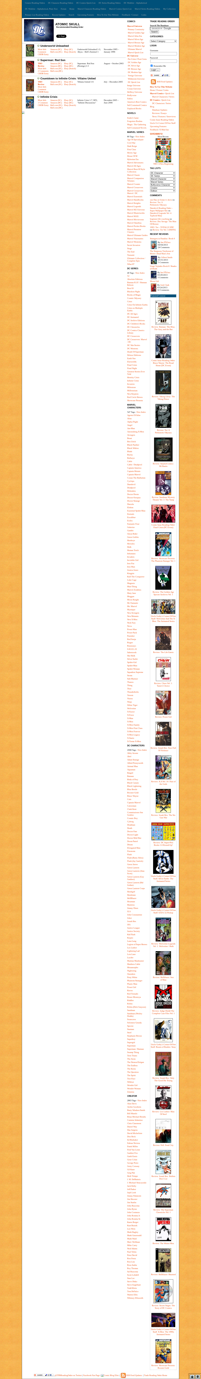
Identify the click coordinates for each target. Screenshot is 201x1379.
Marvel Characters (160, 97)
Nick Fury (131, 623)
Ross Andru (132, 1265)
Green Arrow (132, 864)
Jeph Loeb (131, 1192)
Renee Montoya (134, 997)
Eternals (130, 514)
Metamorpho (132, 967)
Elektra (130, 507)
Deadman (131, 825)
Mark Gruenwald (134, 1235)
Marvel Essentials (134, 196)
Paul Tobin (131, 1252)
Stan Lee (131, 1278)
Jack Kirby (131, 1186)
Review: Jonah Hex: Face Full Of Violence (163, 749)
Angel (129, 425)
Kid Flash (131, 934)
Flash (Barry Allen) (135, 858)
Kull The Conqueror (135, 576)
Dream (130, 844)
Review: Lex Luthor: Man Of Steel (163, 1112)
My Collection (169, 9)
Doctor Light (132, 835)
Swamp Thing (133, 1052)
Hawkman (131, 895)
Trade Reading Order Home (155, 1375)
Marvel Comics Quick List (120, 9)
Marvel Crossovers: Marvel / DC (135, 192)
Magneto (131, 583)
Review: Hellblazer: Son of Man (163, 978)
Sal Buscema (132, 1271)
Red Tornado (132, 994)
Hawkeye (131, 540)
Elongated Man (133, 848)
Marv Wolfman (133, 1242)
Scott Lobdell (133, 1275)
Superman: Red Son (52, 60)
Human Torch (133, 550)
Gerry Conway (133, 1166)
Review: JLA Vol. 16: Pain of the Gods (163, 782)
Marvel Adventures (135, 162)
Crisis (129, 301)
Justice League (133, 928)
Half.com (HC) (56, 71)
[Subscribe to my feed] (153, 84)
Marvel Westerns (134, 242)
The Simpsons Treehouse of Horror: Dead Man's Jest (161, 252)
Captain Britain (133, 471)
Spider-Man (132, 665)
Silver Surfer (132, 659)
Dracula (130, 504)
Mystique (131, 609)
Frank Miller (132, 1146)
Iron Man (131, 567)
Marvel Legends (134, 206)
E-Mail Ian (164, 129)
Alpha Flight (132, 422)
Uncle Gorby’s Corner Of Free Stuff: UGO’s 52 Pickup (163, 911)
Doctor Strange (133, 501)
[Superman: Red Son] (30, 72)
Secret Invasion (133, 245)
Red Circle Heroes (135, 397)
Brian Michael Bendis (136, 1117)
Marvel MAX (133, 216)
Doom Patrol (132, 841)
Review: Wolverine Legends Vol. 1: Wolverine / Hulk (163, 945)
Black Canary (133, 783)
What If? (130, 264)
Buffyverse (131, 95)
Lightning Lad (133, 951)
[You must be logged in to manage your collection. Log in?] (38, 45)
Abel (129, 756)
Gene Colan (132, 1159)
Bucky (130, 455)
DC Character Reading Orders (60, 3)
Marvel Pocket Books (136, 226)
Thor (129, 688)
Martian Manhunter (135, 961)
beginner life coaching (159, 219)
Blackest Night (133, 291)
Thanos (130, 682)
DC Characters (158, 103)
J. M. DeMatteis (134, 1179)
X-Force (130, 715)
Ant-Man (131, 428)
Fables (130, 98)
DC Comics (155, 100)
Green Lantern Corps (136, 888)
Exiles (130, 520)
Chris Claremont (134, 1123)
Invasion (131, 384)
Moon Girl (154, 281)
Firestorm (131, 851)
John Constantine (134, 915)
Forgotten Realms (134, 121)
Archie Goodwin (134, 1107)
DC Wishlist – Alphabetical (135, 3)
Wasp (129, 702)
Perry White (132, 977)
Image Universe (133, 85)
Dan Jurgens (132, 1130)
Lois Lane (131, 954)
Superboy (131, 1039)
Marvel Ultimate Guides (137, 235)
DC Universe (132, 56)
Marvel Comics (157, 93)
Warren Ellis (132, 1294)
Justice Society (133, 931)
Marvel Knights (134, 203)
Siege (129, 248)
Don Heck (131, 1136)
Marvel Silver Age (135, 39)
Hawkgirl (131, 891)
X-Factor (131, 712)
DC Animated (133, 317)
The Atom (131, 1059)
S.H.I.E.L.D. (132, 649)
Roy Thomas (132, 1268)
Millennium (132, 390)
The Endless (132, 1065)
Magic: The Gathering (136, 124)
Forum (63, 9)
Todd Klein (132, 1288)
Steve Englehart (134, 1285)
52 (128, 276)
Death (129, 828)
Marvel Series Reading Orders (147, 9)
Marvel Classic (133, 175)
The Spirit (131, 1075)
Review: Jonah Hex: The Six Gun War (163, 816)
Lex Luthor (132, 947)
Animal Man (132, 766)
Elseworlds (131, 362)
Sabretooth (131, 652)
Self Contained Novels (136, 128)
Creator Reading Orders (35, 3)
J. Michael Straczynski (136, 1182)
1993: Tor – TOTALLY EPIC (162, 227)
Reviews (155, 113)
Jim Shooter (132, 1199)
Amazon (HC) (56, 66)
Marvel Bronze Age (136, 42)
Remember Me (159, 66)
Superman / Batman (135, 1049)
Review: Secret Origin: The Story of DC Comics (163, 1306)
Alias (129, 418)
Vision (130, 698)
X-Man (130, 718)
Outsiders (131, 974)
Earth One (131, 358)
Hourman (131, 901)
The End (130, 252)
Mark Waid (132, 1238)
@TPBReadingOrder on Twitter (68, 1375)
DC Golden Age (134, 62)
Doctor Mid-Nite (134, 838)
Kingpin (130, 573)
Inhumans (131, 553)
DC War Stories (133, 345)
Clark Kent (131, 809)
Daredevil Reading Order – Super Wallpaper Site (161, 209)
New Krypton (133, 394)
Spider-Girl (132, 662)
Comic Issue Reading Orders (162, 120)
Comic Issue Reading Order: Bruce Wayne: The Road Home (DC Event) (163, 363)
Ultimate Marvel (135, 49)
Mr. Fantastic (132, 603)
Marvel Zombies (134, 590)
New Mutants (133, 616)
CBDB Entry (43, 54)
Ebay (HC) (68, 66)
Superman (131, 1046)
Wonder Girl (132, 1085)
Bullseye (131, 458)
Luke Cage (131, 580)
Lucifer (130, 957)
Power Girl (131, 987)
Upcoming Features (85, 15)
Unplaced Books (134, 108)
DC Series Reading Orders (110, 3)
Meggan (130, 596)
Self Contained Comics (137, 105)
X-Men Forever (133, 731)
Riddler (130, 1000)
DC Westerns (132, 348)
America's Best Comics (137, 102)
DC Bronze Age (134, 69)
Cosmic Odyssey (134, 298)
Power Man (132, 629)
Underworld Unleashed (54, 45)
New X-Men (132, 619)
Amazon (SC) (56, 49)
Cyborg (130, 821)
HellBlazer (131, 898)
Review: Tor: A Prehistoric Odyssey (158, 203)
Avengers (131, 435)
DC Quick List (134, 82)
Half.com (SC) (56, 52)
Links (143, 15)
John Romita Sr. (134, 1219)
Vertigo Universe (135, 75)
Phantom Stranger (134, 980)
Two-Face (131, 1078)
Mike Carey (132, 1245)
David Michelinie (134, 1133)
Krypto (130, 938)
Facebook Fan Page (91, 1375)
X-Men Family (133, 725)
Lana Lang (131, 941)
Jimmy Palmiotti (134, 1196)
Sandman (131, 1010)
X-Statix (130, 738)
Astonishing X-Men (135, 431)
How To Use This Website (108, 15)
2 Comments (43, 71)
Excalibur (131, 517)
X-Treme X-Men (134, 741)
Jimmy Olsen (132, 908)
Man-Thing (132, 586)
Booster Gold (133, 792)
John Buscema (133, 1206)
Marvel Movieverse (135, 219)
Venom (130, 695)
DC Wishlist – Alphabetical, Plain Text (41, 9)
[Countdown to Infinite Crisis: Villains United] (30, 90)
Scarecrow (131, 1019)
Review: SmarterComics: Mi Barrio (163, 464)
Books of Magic (134, 295)
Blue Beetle (132, 789)
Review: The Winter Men (163, 1243)
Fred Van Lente (133, 1150)
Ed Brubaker (132, 1140)
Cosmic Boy (132, 818)
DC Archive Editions (136, 320)
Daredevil (131, 484)
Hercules (131, 544)
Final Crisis (132, 365)
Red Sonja (131, 639)
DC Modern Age (135, 72)
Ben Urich (131, 441)
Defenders (131, 491)
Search (71, 15)
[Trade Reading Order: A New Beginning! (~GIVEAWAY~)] (163, 162)
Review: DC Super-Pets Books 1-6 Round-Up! (163, 843)
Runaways (131, 646)
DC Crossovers (133, 336)
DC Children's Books (136, 324)
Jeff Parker (131, 1189)
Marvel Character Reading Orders (92, 9)
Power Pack (132, 632)
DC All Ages (132, 314)
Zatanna (130, 1092)
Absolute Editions (135, 279)
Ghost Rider (132, 534)
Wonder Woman (134, 1088)
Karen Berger (132, 1222)
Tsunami (130, 255)
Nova (129, 626)
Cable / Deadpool (134, 464)
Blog (152, 106)
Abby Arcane (132, 753)
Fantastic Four (133, 524)
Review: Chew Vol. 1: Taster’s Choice (163, 684)
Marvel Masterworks (136, 213)
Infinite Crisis (48, 96)
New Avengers (133, 613)
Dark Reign (132, 146)
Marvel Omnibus (134, 223)
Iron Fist (130, 563)
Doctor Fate (132, 831)
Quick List (169, 93)
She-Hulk (131, 656)
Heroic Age (132, 153)
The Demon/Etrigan (135, 1062)
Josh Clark (164, 285)
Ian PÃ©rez (166, 242)
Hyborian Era (133, 159)
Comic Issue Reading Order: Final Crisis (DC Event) (163, 526)
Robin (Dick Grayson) (136, 1007)
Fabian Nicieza (133, 1143)
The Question (133, 1072)
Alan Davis (132, 1103)
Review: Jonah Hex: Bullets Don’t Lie (163, 1177)
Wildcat (130, 1082)
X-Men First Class (134, 728)
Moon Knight (133, 600)
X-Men (130, 721)
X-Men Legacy (133, 735)
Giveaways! (156, 134)
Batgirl (130, 773)
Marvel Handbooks (135, 200)
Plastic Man (132, 984)
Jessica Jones (132, 570)
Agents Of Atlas (133, 415)
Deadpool (131, 487)
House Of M (132, 156)
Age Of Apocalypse (135, 139)
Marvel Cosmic (133, 184)
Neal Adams (132, 1248)
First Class (131, 149)
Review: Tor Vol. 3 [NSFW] (164, 230)
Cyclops (130, 481)
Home (71, 9)
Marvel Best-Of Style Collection (136, 170)
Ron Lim (131, 1262)
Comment (42, 52)
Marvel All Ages (134, 166)
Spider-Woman (133, 669)
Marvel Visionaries (135, 238)
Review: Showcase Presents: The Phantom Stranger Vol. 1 (163, 559)
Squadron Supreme (135, 672)
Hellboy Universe (134, 92)
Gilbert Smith (166, 257)
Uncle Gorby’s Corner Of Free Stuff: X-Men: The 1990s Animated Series (163, 1332)
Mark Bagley (132, 1232)
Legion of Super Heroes (137, 944)
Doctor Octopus (134, 497)
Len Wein (131, 1229)
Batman (130, 776)
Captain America (134, 468)
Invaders (130, 557)
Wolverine (131, 708)
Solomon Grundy (134, 1022)
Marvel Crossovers (135, 187)
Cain (129, 799)
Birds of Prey (132, 779)
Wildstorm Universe (136, 79)
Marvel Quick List (135, 52)
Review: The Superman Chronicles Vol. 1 (163, 1211)
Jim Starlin (131, 1202)
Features (161, 116)
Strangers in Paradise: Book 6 (162, 238)
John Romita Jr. (133, 1215)
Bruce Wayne (133, 796)
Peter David (132, 1255)
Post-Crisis (142, 59)
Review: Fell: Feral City (163, 1145)
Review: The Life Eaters (163, 652)
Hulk (129, 547)
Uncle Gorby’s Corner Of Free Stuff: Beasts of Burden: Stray (163, 1045)
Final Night (132, 368)
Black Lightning (134, 786)
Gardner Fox (132, 1153)
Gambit (130, 530)
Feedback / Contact (130, 15)
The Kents (131, 1069)
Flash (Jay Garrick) (135, 861)
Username (154, 50)
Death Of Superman (135, 352)
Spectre (130, 1026)
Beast (129, 438)
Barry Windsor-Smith (136, 1110)
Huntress (131, 905)
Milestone (131, 387)
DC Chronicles (133, 327)
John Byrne (132, 1209)
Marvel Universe (134, 26)
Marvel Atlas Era (135, 36)
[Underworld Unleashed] (30, 56)
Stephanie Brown (134, 1036)
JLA (129, 911)
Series (171, 97)
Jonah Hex (131, 921)
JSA (128, 924)
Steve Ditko (132, 1281)
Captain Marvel (134, 474)
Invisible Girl (133, 560)
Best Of (130, 288)
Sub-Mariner (132, 679)
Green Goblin (133, 537)
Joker (129, 918)
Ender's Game (133, 118)
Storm (129, 675)
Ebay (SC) (68, 49)
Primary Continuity (136, 29)
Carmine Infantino (135, 1120)
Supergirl (131, 1042)
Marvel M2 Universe (136, 209)
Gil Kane (131, 1169)
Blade (129, 451)
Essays (164, 113)
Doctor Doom (133, 494)
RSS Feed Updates (165, 81)
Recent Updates (58, 15)
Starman (130, 1029)
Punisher (131, 636)
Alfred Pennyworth (135, 763)
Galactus (131, 527)
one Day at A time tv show (161, 200)
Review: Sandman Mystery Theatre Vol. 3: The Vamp (163, 498)
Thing (129, 685)
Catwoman (131, 806)
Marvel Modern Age (136, 46)
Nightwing (131, 971)
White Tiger (132, 705)
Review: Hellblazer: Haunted (163, 1274)
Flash (129, 854)
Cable (129, 461)
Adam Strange (133, 760)
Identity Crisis (133, 377)
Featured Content (158, 296)
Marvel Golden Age (136, 33)
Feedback (154, 129)
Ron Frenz (131, 1258)
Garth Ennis (132, 1156)
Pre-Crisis (132, 59)
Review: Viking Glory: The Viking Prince (163, 397)
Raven (130, 990)
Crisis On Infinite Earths (137, 305)
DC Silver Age (134, 65)
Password (154, 58)
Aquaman (131, 769)
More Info (42, 49)
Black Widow (133, 448)
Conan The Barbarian (136, 478)
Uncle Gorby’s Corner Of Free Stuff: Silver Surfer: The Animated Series (163, 878)
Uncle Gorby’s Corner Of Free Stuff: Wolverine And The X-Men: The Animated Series (163, 618)
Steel (129, 1032)
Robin (130, 1003)
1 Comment (43, 103)
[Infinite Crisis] (30, 108)
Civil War (131, 143)
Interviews (171, 116)
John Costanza (133, 1212)
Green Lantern (133, 867)
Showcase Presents (135, 400)
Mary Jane (131, 593)
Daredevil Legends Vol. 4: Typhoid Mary (161, 214)
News (154, 116)
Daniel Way (132, 1126)
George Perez (132, 1163)
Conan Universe (134, 89)
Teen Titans (132, 1055)
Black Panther (133, 445)
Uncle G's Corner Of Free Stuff (162, 123)
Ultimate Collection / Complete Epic (136, 259)
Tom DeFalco (133, 1291)
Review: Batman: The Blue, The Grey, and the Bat (163, 328)
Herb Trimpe (132, 1176)
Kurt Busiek (132, 1225)
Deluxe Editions (134, 355)
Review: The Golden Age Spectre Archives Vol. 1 (163, 593)
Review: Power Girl (163, 717)
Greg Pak (131, 1173)
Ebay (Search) (70, 52)
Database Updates (159, 110)
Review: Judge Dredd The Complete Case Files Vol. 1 (163, 1012)
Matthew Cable (133, 964)
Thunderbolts (133, 692)
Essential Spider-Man (136, 511)
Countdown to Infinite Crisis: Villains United (68, 78)
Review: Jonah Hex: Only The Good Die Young (163, 1079)
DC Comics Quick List (85, 3)
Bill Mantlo (132, 1113)
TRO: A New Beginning (163, 164)
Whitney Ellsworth (135, 1298)
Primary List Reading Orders (37, 15)
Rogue (130, 642)
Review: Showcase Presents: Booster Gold (163, 1366)
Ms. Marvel (132, 606)
